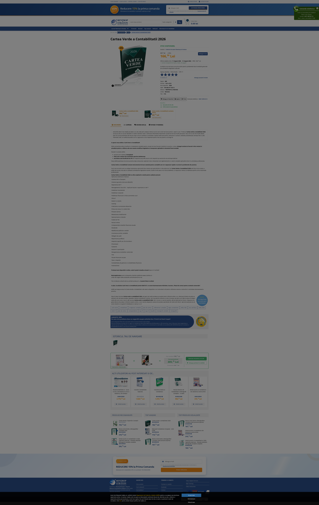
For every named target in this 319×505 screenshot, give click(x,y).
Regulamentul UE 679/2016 (169, 466)
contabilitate (123, 307)
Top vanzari (147, 28)
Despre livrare (132, 1)
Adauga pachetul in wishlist (196, 363)
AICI (120, 501)
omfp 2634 (202, 307)
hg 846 (153, 311)
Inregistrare (192, 1)
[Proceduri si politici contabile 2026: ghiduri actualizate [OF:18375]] (147, 366)
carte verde (115, 307)
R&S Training (189, 483)
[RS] (119, 22)
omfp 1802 (184, 307)
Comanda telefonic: (192, 99)
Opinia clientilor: (165, 72)
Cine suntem (139, 484)
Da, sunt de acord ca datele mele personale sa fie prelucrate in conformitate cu (179, 465)
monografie (174, 311)
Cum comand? (114, 1)
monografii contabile (162, 311)
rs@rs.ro (162, 325)
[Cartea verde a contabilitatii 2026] (133, 85)
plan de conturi (147, 307)
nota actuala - (174, 72)
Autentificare (204, 1)
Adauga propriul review (201, 77)
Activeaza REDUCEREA (198, 8)
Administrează (191, 499)
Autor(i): (162, 49)
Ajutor (177, 99)
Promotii (133, 28)
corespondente (133, 311)
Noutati (140, 28)
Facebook (163, 487)
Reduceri (155, 28)
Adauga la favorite (167, 99)
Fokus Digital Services (192, 480)
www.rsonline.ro (147, 275)
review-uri (163, 77)
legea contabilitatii (173, 307)
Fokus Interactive (190, 486)
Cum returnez (142, 1)
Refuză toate (191, 502)
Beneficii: (162, 103)
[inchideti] (317, 9)
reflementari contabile (160, 307)
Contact (163, 490)
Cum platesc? (123, 1)
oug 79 (141, 311)
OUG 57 (114, 311)
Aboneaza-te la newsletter (166, 28)
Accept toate (191, 495)
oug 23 (147, 311)
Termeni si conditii (166, 484)
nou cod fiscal (192, 307)
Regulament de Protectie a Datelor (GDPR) (148, 495)
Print (184, 99)
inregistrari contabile (135, 307)
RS (116, 32)
